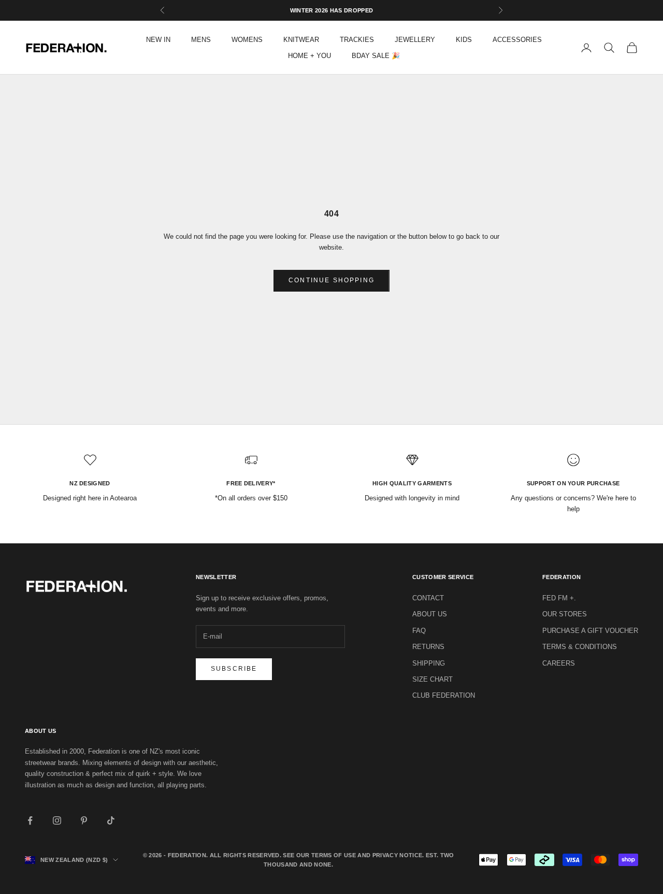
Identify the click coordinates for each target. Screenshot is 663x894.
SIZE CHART (432, 679)
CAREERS (558, 663)
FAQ (419, 631)
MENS (201, 40)
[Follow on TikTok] (111, 820)
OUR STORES (564, 614)
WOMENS (247, 40)
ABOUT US (429, 614)
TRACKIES (357, 40)
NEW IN (158, 40)
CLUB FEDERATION (443, 695)
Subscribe (234, 668)
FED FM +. (559, 598)
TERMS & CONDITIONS (579, 647)
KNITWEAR (301, 40)
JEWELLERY (415, 40)
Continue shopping (331, 280)
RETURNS (428, 647)
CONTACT (428, 598)
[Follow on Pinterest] (84, 820)
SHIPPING (428, 663)
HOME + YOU (309, 56)
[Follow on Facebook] (30, 820)
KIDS (464, 40)
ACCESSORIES (517, 40)
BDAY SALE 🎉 (376, 56)
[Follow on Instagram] (57, 820)
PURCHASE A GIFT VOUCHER (590, 631)
